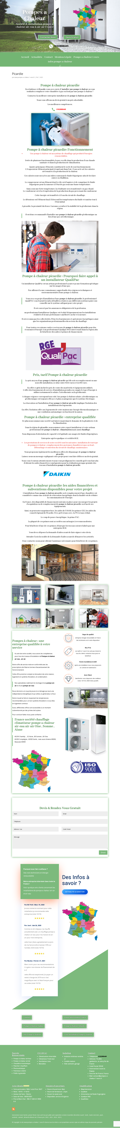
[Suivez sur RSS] (13, 1109)
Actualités (36, 57)
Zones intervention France (75, 1017)
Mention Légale (63, 57)
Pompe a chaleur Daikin (33, 1026)
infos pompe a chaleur (60, 62)
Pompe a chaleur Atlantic (74, 1026)
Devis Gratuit (72, 37)
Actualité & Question (75, 892)
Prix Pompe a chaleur (32, 1034)
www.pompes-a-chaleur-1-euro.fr (24, 77)
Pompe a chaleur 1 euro (86, 57)
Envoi (103, 852)
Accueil (25, 57)
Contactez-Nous (48, 37)
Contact (48, 57)
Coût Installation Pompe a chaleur (78, 1034)
